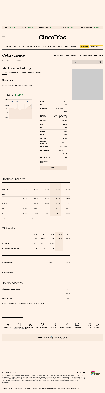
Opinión (66, 46)
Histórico (38, 73)
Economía (29, 46)
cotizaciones (77, 327)
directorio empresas (66, 327)
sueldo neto (30, 327)
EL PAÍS (73, 46)
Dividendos (31, 73)
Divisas (62, 56)
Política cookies (18, 388)
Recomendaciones (14, 73)
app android (97, 327)
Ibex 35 (7, 27)
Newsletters (66, 388)
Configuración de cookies (30, 388)
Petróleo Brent (43, 27)
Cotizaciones (37, 46)
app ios (89, 327)
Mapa (58, 388)
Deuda (68, 56)
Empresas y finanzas (12, 46)
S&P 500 (24, 27)
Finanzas (23, 73)
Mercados (22, 46)
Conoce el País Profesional (52, 337)
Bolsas (56, 56)
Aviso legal (10, 388)
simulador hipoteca (19, 327)
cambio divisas (54, 327)
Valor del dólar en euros (87, 27)
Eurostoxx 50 (64, 27)
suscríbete (84, 47)
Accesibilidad (52, 388)
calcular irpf (8, 327)
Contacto (4, 388)
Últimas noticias (57, 46)
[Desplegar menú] (3, 37)
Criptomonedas (98, 56)
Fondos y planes (47, 46)
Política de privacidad (43, 388)
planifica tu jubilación (42, 327)
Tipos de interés (87, 56)
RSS (62, 388)
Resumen (4, 73)
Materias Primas (76, 56)
